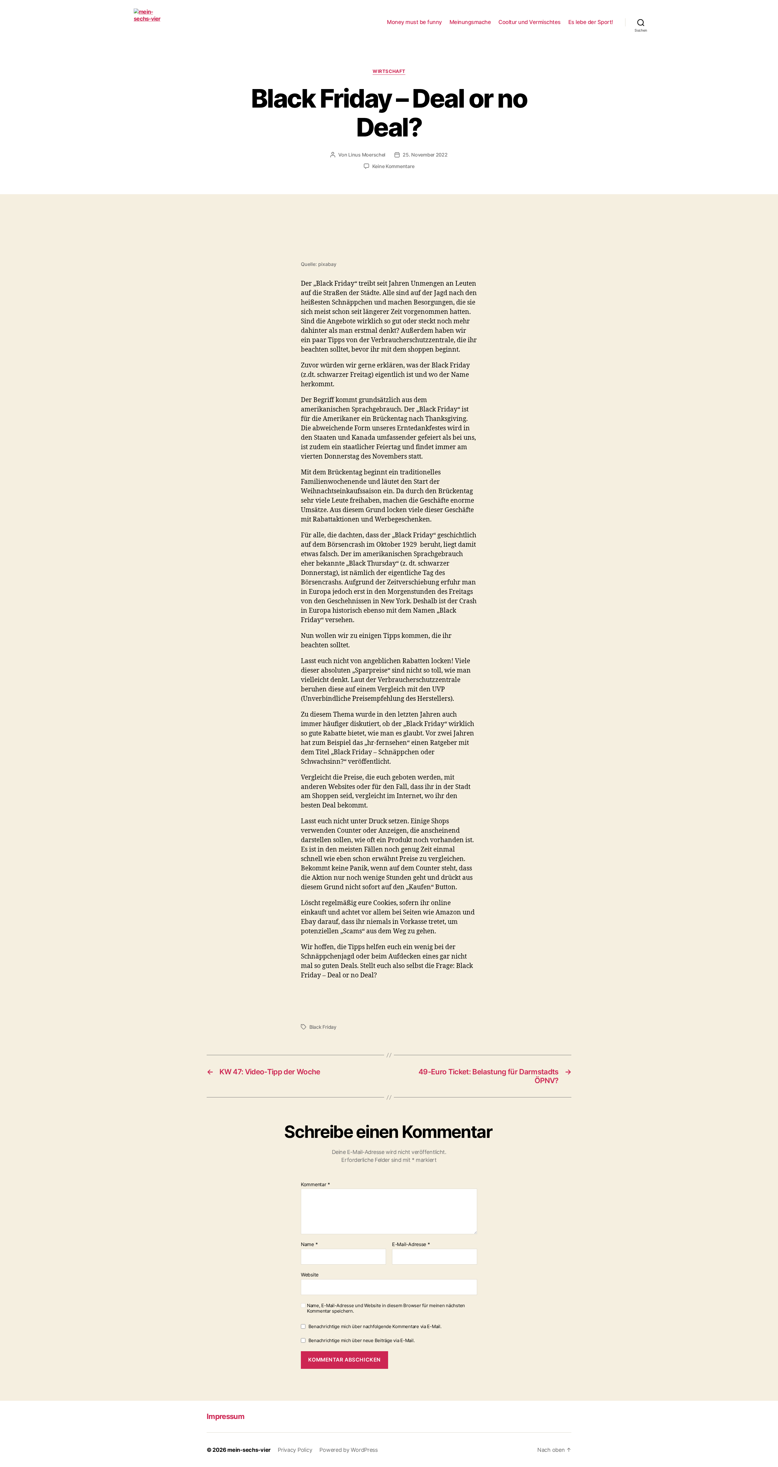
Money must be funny (414, 22)
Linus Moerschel (366, 155)
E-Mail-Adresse (411, 1244)
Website (309, 1274)
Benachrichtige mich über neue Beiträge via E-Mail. (361, 1340)
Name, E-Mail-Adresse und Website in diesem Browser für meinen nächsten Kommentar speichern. (386, 1308)
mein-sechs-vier (248, 1450)
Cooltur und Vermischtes (529, 22)
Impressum (225, 1416)
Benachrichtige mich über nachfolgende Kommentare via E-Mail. (375, 1326)
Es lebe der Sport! (590, 22)
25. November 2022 (425, 155)
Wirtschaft (389, 71)
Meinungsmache (470, 22)
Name (309, 1244)
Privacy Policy (295, 1450)
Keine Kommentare (393, 166)
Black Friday (322, 1027)
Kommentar (315, 1184)
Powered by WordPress (348, 1450)
